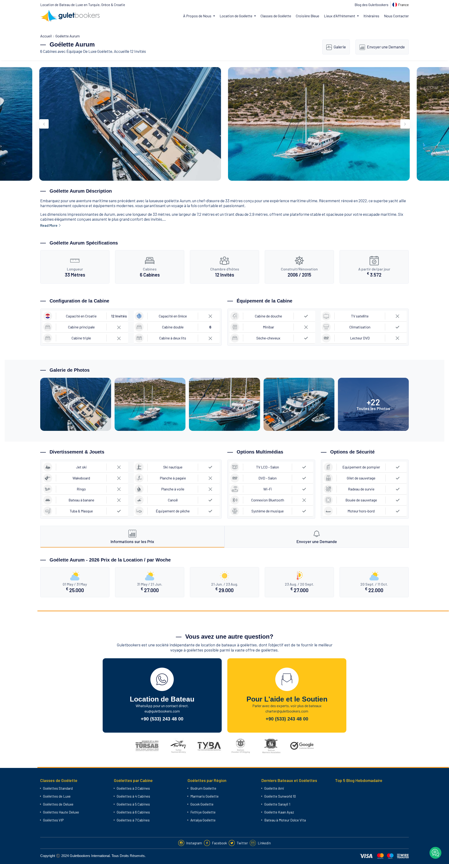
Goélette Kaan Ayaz (279, 812)
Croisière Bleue (307, 16)
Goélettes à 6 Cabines (133, 812)
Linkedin (264, 843)
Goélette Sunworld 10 (280, 796)
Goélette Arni (274, 788)
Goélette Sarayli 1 (277, 804)
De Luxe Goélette (97, 51)
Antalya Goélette (203, 820)
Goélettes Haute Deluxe (61, 812)
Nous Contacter (396, 16)
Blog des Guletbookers (371, 5)
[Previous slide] (44, 124)
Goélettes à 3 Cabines (133, 788)
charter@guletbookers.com (286, 711)
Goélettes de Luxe (57, 796)
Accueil (46, 36)
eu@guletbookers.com (162, 711)
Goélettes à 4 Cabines (133, 796)
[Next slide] (405, 124)
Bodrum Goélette (203, 788)
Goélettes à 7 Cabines (133, 820)
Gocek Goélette (202, 804)
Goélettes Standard (58, 788)
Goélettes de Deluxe (58, 804)
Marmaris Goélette (204, 796)
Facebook (219, 843)
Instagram (194, 843)
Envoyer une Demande (386, 46)
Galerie (340, 46)
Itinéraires (371, 16)
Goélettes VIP (53, 820)
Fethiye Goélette (203, 812)
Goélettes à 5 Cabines (133, 804)
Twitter (242, 843)
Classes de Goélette (276, 16)
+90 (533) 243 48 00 (162, 718)
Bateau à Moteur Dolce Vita (285, 820)
